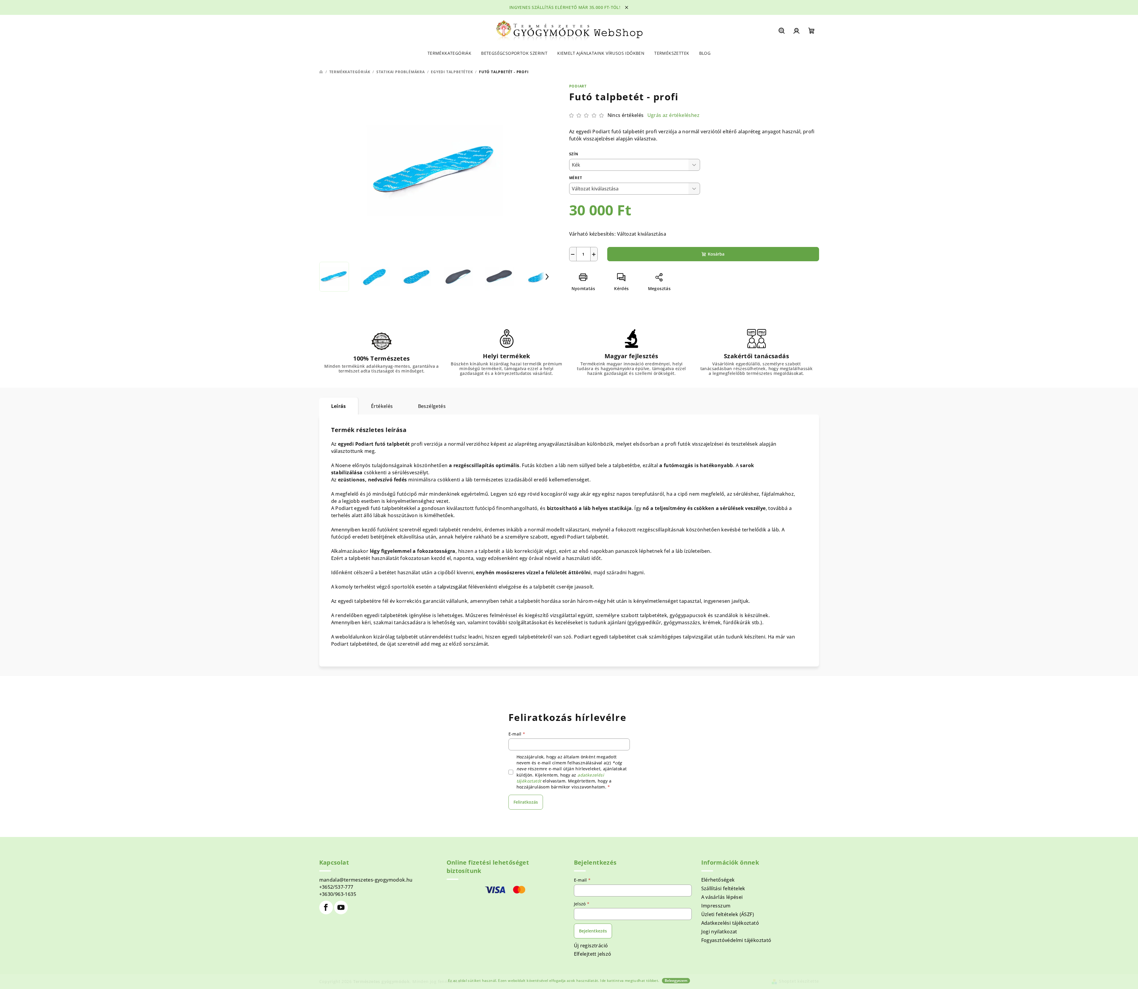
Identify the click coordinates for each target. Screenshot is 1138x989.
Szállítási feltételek (723, 888)
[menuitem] (449, 53)
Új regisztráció (591, 945)
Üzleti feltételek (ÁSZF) (727, 914)
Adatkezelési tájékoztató (730, 923)
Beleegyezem (676, 980)
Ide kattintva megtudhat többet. (629, 980)
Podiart (578, 86)
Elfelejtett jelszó (592, 954)
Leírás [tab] (338, 406)
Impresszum (716, 905)
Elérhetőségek (718, 880)
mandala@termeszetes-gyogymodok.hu (366, 880)
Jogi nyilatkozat (719, 931)
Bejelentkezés (593, 931)
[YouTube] (341, 907)
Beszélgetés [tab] (432, 406)
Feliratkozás (526, 802)
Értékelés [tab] (382, 406)
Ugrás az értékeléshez (673, 115)
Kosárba (716, 254)
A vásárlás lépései (722, 897)
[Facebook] (326, 907)
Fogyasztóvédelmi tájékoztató (736, 940)
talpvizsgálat (452, 586)
